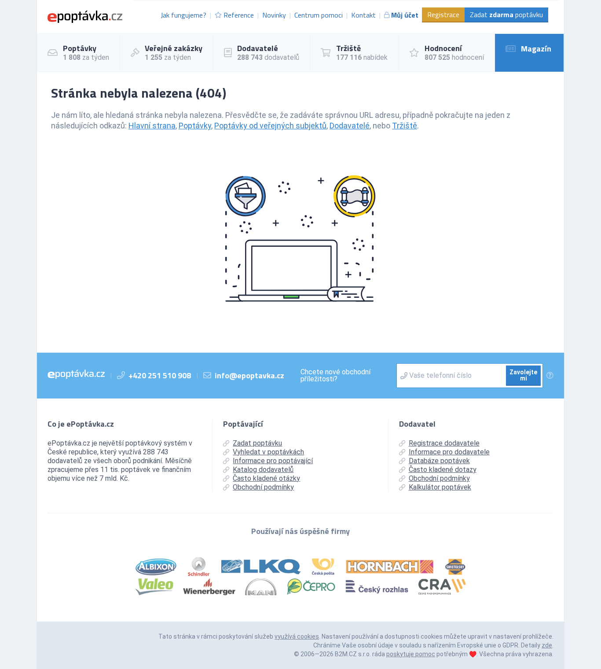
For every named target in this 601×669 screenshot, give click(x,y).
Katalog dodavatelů (263, 469)
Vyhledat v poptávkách (268, 452)
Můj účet (404, 15)
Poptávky (195, 125)
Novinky (274, 15)
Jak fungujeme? (183, 15)
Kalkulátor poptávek (440, 487)
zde (547, 645)
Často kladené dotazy (442, 469)
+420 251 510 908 (159, 375)
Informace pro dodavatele (449, 452)
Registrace (443, 14)
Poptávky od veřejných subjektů (270, 125)
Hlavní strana (152, 125)
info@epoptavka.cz (249, 375)
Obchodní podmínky (263, 487)
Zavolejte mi (523, 375)
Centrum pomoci (318, 15)
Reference (239, 15)
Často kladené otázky (266, 478)
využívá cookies (297, 636)
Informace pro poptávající (273, 461)
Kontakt (363, 15)
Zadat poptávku (506, 14)
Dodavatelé (350, 125)
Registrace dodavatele (444, 443)
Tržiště (404, 125)
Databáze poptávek (439, 461)
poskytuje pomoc (410, 654)
